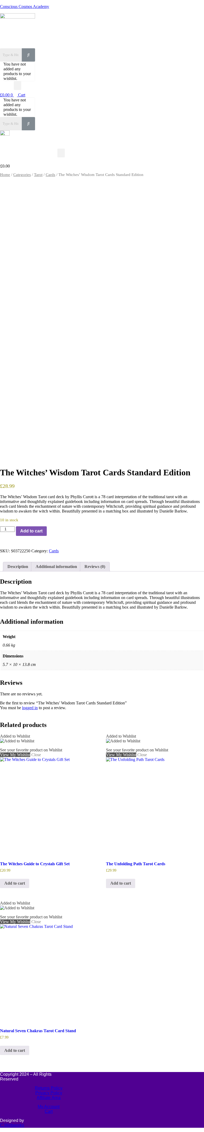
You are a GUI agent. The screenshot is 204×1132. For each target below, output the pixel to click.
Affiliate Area (49, 1097)
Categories (22, 175)
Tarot (38, 175)
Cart (49, 1111)
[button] (17, 85)
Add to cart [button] (14, 883)
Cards (50, 175)
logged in (30, 707)
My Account (49, 1106)
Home (5, 175)
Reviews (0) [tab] (94, 566)
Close (36, 456)
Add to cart (31, 531)
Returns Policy (48, 1088)
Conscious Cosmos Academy (24, 6)
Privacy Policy (48, 1093)
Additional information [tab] (56, 566)
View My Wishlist (15, 456)
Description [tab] (17, 566)
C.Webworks (12, 1125)
